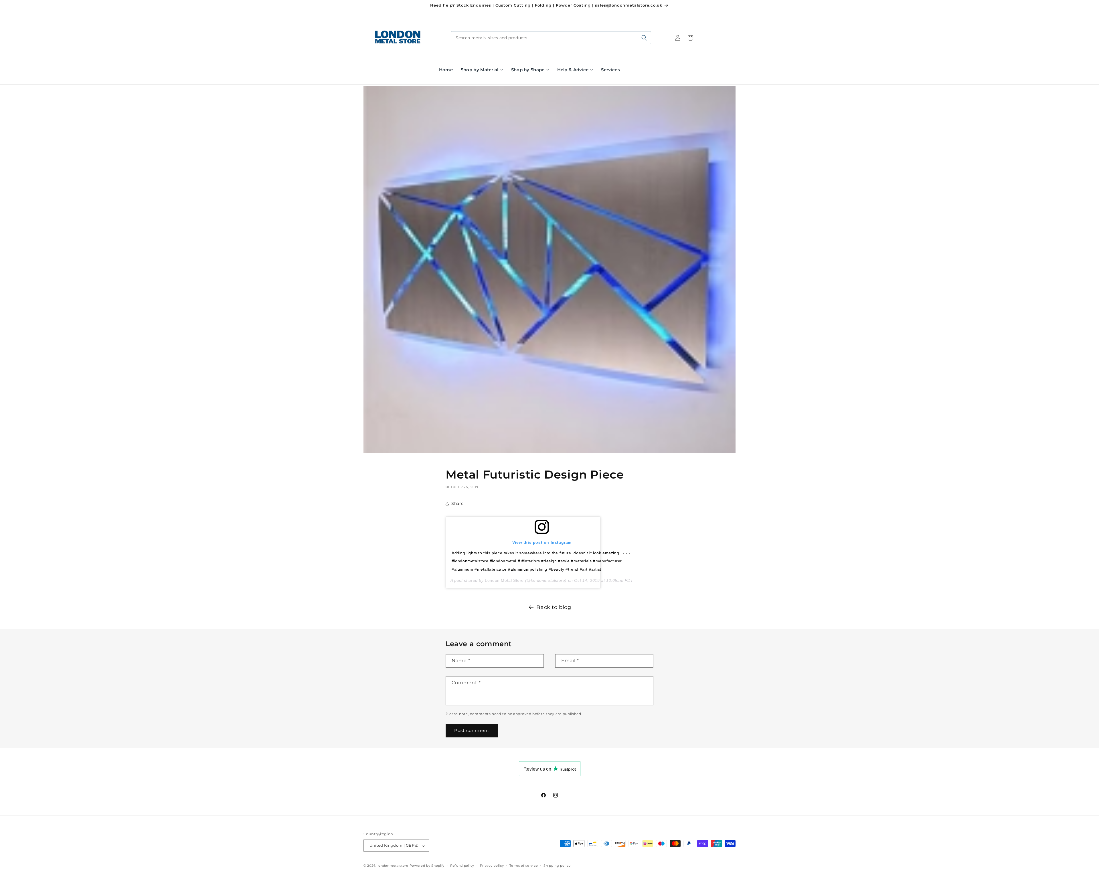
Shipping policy (557, 866)
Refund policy (462, 866)
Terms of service (523, 866)
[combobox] (551, 37)
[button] (482, 70)
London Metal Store (504, 580)
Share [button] (457, 503)
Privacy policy (492, 866)
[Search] (644, 38)
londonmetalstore (392, 866)
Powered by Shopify (427, 866)
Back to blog (553, 607)
